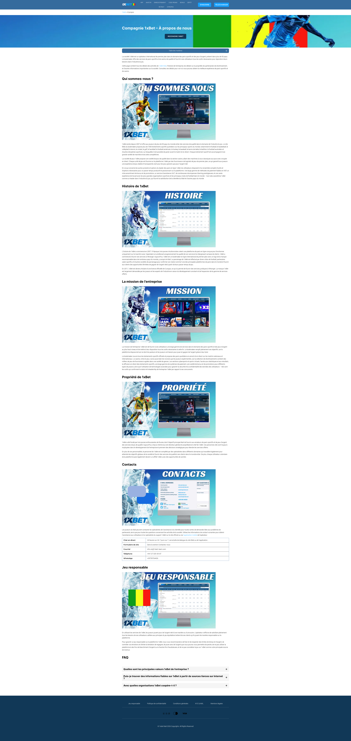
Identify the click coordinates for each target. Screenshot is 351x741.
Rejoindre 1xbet (175, 36)
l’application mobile (190, 535)
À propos (170, 7)
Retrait (161, 7)
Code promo (173, 2)
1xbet (124, 12)
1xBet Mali (162, 66)
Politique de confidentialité (156, 703)
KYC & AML (199, 703)
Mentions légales (217, 703)
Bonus (182, 2)
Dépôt (189, 2)
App (142, 2)
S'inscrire (204, 5)
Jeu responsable (134, 703)
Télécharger (221, 5)
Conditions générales (180, 703)
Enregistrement (160, 2)
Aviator (148, 2)
